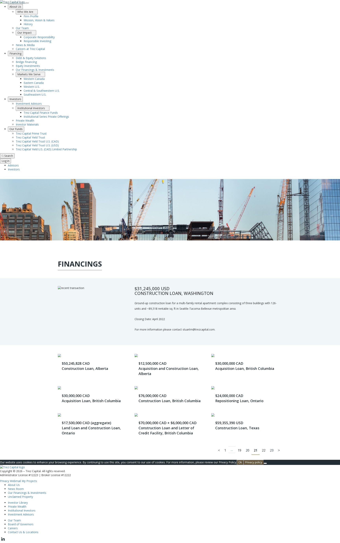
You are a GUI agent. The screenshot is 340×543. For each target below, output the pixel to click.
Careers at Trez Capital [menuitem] (30, 49)
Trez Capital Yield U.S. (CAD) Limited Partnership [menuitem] (46, 149)
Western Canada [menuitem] (34, 79)
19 (239, 450)
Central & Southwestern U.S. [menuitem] (42, 90)
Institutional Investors (21, 510)
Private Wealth (17, 506)
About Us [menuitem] (15, 6)
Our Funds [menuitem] (16, 129)
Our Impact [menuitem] (24, 32)
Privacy (4, 481)
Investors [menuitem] (15, 99)
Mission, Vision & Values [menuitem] (39, 20)
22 (263, 450)
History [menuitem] (28, 24)
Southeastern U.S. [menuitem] (35, 94)
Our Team (14, 520)
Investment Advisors (21, 514)
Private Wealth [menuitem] (25, 120)
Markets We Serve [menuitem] (29, 74)
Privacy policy (253, 462)
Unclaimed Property (20, 497)
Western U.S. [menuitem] (32, 87)
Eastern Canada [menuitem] (34, 83)
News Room (16, 489)
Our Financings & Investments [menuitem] (35, 70)
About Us (14, 485)
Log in (5, 161)
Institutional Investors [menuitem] (31, 108)
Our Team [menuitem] (22, 28)
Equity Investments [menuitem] (28, 66)
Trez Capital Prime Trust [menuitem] (31, 133)
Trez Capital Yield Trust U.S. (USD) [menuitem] (37, 145)
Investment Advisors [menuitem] (29, 103)
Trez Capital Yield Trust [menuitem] (30, 137)
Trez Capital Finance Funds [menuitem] (41, 113)
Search (8, 156)
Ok (240, 462)
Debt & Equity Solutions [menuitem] (31, 58)
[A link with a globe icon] (2, 177)
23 (271, 450)
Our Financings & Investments (27, 493)
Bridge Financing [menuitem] (26, 62)
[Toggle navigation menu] (27, 3)
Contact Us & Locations (23, 532)
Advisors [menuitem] (13, 165)
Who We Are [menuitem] (25, 12)
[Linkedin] (3, 541)
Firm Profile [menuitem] (31, 16)
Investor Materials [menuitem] (27, 124)
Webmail (15, 481)
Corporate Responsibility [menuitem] (39, 37)
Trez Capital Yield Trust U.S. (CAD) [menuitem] (37, 141)
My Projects (29, 481)
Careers (13, 528)
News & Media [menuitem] (25, 45)
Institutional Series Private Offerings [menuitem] (46, 116)
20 (247, 450)
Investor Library (18, 502)
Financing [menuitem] (15, 53)
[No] (265, 463)
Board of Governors (20, 524)
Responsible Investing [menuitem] (37, 41)
